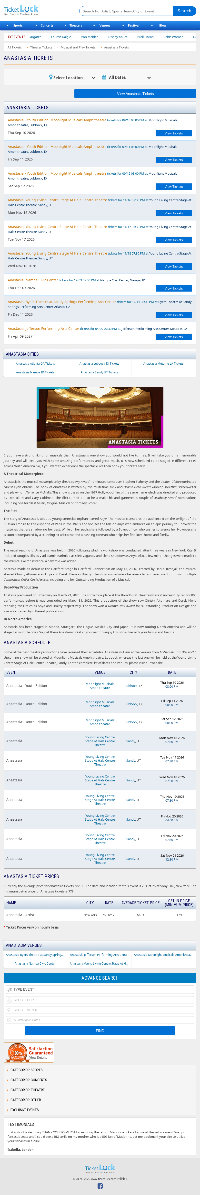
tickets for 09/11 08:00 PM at (92, 149)
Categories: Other (25, 1100)
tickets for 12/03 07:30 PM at (76, 280)
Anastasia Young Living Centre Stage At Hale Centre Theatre (100, 963)
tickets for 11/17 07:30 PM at (99, 229)
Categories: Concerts (28, 1080)
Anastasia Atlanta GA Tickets (35, 363)
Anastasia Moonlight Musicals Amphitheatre (164, 955)
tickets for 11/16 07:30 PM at (99, 202)
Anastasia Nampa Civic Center (35, 963)
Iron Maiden (74, 37)
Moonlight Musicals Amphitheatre (100, 686)
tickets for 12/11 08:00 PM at (100, 304)
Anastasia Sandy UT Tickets (99, 372)
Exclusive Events (24, 1110)
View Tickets (174, 133)
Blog (162, 25)
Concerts (47, 25)
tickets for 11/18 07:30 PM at (99, 255)
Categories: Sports (26, 1070)
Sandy (130, 741)
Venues (105, 25)
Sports (18, 25)
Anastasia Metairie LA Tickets (163, 363)
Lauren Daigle (46, 37)
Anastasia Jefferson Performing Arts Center (99, 955)
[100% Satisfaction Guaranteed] (29, 1052)
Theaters (76, 25)
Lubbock (131, 685)
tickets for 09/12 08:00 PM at (92, 175)
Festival (134, 25)
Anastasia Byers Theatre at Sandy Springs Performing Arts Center (36, 955)
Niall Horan (130, 37)
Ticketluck (37, 10)
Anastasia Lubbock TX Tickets (99, 363)
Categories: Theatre (27, 1090)
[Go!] (184, 11)
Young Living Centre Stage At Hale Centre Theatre (100, 741)
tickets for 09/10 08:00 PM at (92, 122)
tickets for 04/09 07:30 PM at (97, 328)
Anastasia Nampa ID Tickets (35, 372)
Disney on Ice (102, 37)
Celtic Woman (158, 37)
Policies (122, 1179)
